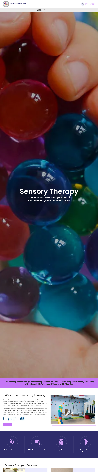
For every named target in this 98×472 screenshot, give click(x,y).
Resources (76, 10)
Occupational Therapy (41, 10)
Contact (89, 10)
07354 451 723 (90, 4)
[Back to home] (14, 4)
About (18, 10)
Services (28, 10)
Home (7, 10)
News (65, 10)
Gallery (55, 10)
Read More (8, 424)
